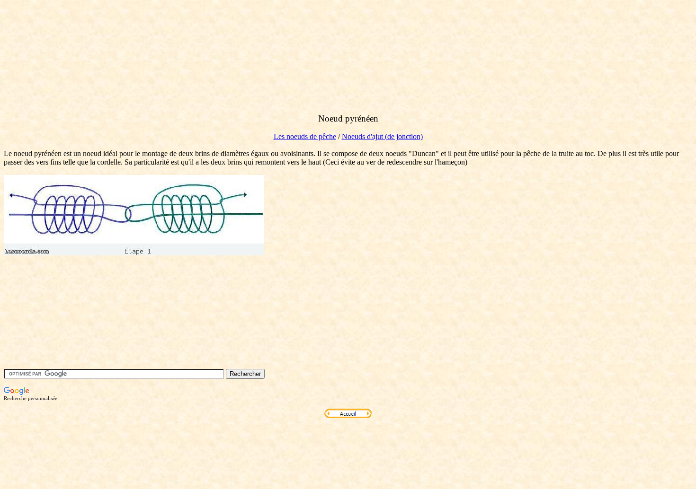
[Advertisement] (176, 67)
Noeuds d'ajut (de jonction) (382, 136)
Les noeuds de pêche (305, 136)
